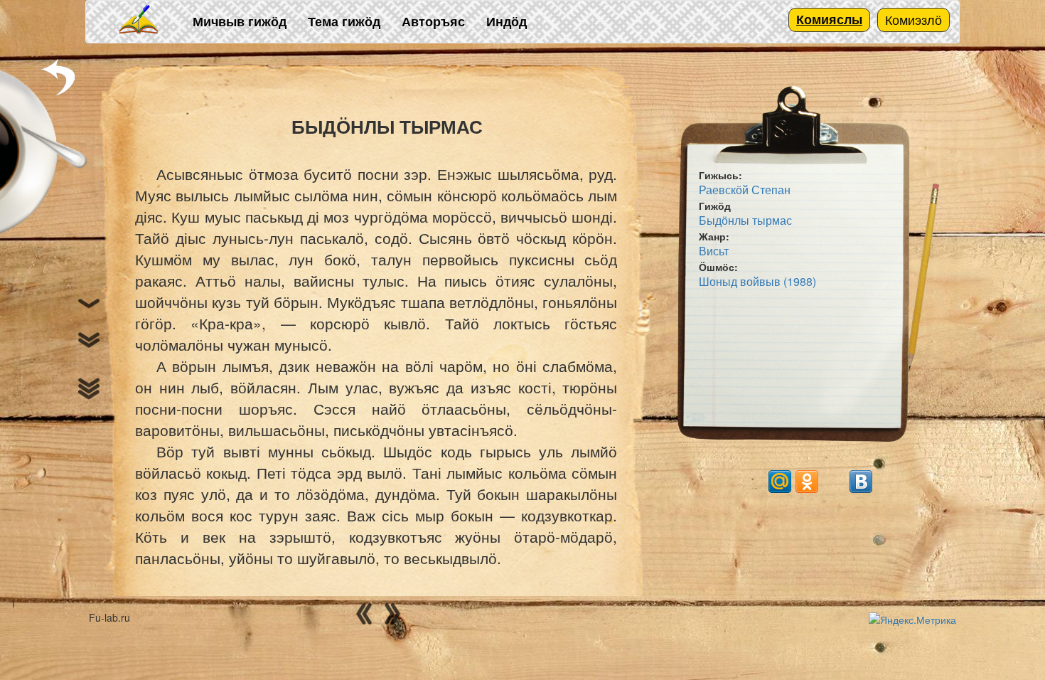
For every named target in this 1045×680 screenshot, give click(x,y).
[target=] (833, 481)
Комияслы (829, 19)
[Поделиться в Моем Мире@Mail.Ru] (779, 481)
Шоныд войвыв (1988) (757, 281)
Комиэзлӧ (913, 19)
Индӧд (506, 21)
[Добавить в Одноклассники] (806, 481)
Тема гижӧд (344, 21)
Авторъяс (433, 21)
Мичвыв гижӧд (239, 21)
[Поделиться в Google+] (752, 481)
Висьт (714, 251)
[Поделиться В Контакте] (861, 481)
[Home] (139, 20)
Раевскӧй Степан (745, 189)
